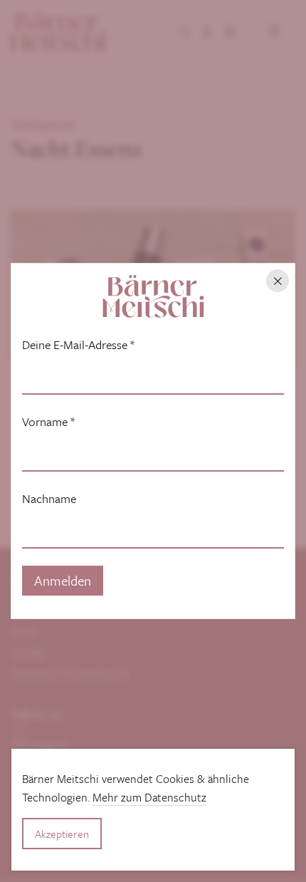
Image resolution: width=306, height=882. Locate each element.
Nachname (49, 498)
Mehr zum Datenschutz (149, 797)
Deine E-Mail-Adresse (78, 344)
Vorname (48, 421)
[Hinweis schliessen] (277, 280)
